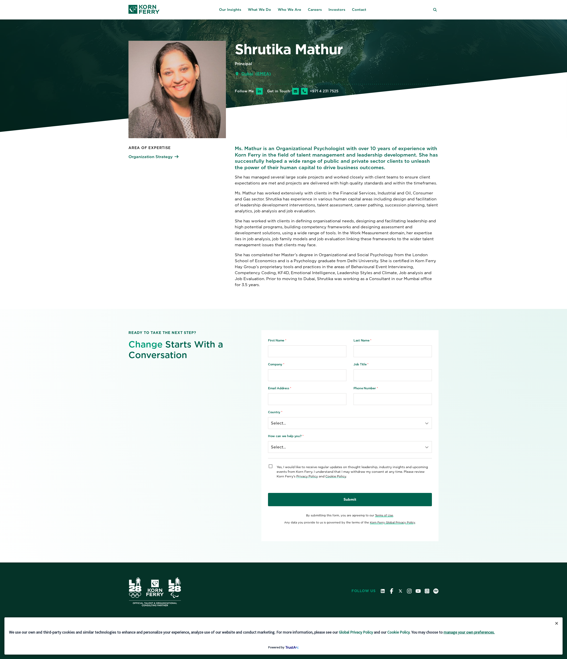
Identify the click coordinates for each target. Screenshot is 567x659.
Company (276, 364)
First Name (277, 340)
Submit (350, 499)
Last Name (362, 340)
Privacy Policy (307, 476)
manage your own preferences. (469, 632)
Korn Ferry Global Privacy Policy (392, 522)
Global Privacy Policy (356, 632)
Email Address (279, 388)
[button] (230, 9)
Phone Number (365, 388)
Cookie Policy (335, 476)
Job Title (361, 364)
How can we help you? (286, 436)
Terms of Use (384, 515)
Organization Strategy (150, 156)
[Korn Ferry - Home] (143, 9)
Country (275, 412)
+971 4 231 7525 (324, 91)
